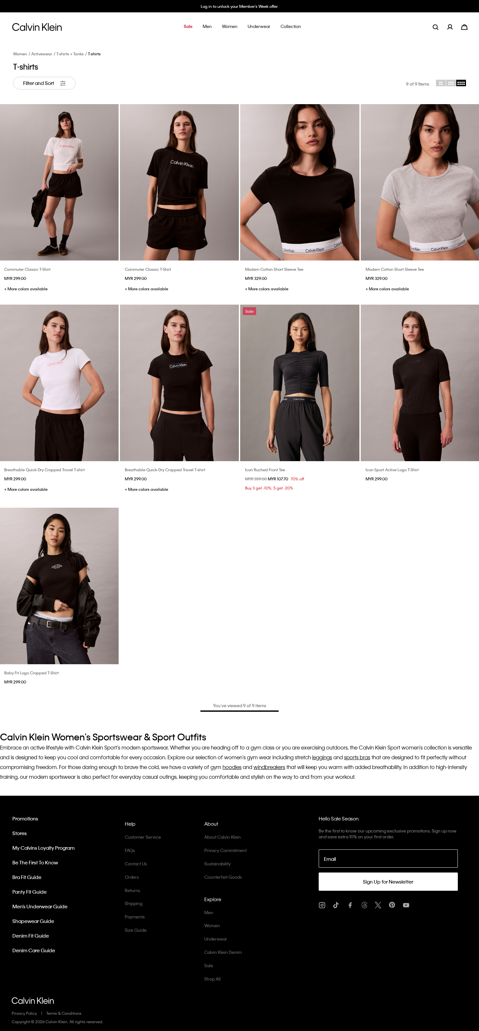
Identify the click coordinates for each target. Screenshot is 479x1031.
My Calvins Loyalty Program (43, 848)
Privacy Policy (24, 1013)
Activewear (41, 53)
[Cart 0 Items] (464, 26)
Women (20, 53)
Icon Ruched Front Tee (265, 469)
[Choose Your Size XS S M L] (179, 182)
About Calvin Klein (222, 837)
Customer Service (143, 837)
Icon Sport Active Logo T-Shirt (392, 469)
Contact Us (136, 863)
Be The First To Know (35, 862)
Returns (132, 890)
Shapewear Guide (33, 921)
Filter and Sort (39, 83)
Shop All (212, 979)
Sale (208, 965)
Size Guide (136, 930)
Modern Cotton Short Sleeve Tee (274, 269)
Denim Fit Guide (30, 935)
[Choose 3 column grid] (451, 83)
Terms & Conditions (63, 1013)
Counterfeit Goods (223, 877)
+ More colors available (26, 288)
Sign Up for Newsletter (388, 881)
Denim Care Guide (33, 950)
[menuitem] (454, 27)
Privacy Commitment (225, 850)
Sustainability (217, 863)
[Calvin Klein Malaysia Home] (37, 28)
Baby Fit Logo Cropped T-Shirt (31, 672)
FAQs (130, 850)
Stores (19, 833)
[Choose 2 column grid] (441, 83)
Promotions (25, 818)
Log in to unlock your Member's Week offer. (239, 6)
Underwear (215, 939)
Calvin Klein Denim (223, 952)
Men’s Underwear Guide (39, 906)
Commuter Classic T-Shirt (27, 269)
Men (208, 912)
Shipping (133, 903)
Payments (135, 916)
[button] (188, 27)
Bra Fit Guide (26, 877)
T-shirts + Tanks (70, 53)
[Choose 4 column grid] (461, 83)
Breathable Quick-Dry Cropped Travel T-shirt (44, 469)
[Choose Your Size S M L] (299, 182)
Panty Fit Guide (29, 891)
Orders (132, 877)
